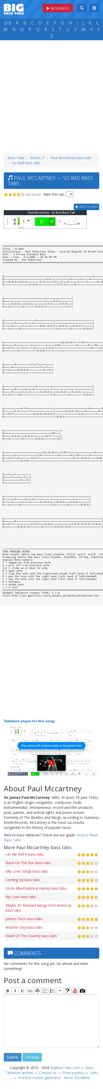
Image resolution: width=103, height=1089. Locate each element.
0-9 (7, 23)
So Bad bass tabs (26, 162)
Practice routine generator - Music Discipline (54, 1077)
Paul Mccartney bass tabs (71, 157)
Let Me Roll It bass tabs (25, 854)
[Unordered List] (52, 990)
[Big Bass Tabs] (14, 8)
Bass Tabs (16, 157)
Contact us (47, 1072)
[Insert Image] (37, 990)
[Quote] (60, 990)
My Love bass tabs (21, 896)
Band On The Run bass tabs (28, 862)
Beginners (59, 8)
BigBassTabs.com (65, 1067)
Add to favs (88, 207)
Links (94, 1072)
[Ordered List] (45, 990)
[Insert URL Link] (30, 990)
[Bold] (7, 990)
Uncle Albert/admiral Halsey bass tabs (36, 888)
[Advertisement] (51, 95)
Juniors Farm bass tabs (24, 918)
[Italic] (15, 990)
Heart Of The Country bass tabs (31, 935)
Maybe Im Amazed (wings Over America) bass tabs (39, 908)
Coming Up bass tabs (23, 879)
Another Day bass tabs (24, 927)
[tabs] (67, 990)
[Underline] (22, 990)
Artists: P (37, 157)
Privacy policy (73, 1072)
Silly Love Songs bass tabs (27, 871)
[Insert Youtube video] (75, 990)
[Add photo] (82, 990)
